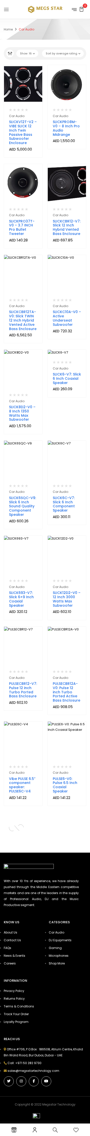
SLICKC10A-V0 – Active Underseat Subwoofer (67, 318)
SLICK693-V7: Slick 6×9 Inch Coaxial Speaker (21, 599)
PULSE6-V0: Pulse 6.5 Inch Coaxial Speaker (65, 785)
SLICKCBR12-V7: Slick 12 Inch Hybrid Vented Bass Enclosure (66, 227)
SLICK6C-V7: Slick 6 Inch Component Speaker (64, 504)
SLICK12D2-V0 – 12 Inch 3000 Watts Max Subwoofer (66, 599)
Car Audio (16, 116)
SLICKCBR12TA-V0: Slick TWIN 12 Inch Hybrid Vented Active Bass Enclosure (22, 320)
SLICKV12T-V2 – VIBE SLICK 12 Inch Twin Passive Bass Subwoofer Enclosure (23, 132)
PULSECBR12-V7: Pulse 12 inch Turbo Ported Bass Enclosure (23, 690)
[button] (81, 9)
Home (8, 29)
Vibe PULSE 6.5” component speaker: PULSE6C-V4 (22, 785)
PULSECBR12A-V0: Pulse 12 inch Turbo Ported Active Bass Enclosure (66, 692)
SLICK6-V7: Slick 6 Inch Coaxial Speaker (67, 378)
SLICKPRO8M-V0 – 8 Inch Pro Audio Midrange (66, 128)
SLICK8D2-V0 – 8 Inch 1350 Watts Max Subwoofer (22, 413)
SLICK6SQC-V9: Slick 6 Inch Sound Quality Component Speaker (22, 506)
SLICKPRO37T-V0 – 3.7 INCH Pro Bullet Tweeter (21, 227)
